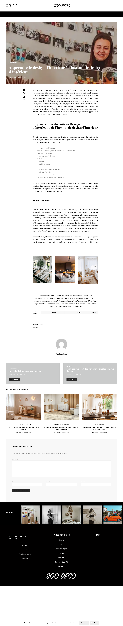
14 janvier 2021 (70, 374)
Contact (25, 558)
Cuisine (61, 553)
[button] (60, 436)
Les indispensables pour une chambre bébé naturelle (23, 428)
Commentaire (15, 459)
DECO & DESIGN (13, 62)
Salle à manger (61, 549)
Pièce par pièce (61, 534)
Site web (83, 482)
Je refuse (94, 623)
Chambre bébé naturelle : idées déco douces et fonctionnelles (61, 428)
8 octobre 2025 (103, 432)
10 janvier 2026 (65, 432)
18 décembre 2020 (13, 374)
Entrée (61, 540)
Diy (98, 534)
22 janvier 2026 (27, 432)
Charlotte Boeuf (22, 77)
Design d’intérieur (91, 242)
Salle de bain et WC (61, 562)
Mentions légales (25, 554)
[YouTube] (13, 6)
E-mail (48, 482)
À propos (25, 545)
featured (36, 328)
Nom (13, 482)
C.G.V (25, 550)
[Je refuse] (121, 623)
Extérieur (61, 566)
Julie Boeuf (22, 374)
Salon (61, 544)
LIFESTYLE (69, 367)
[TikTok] (16, 6)
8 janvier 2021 (12, 77)
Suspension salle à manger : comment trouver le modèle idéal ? (99, 428)
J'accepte (84, 623)
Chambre (18, 424)
